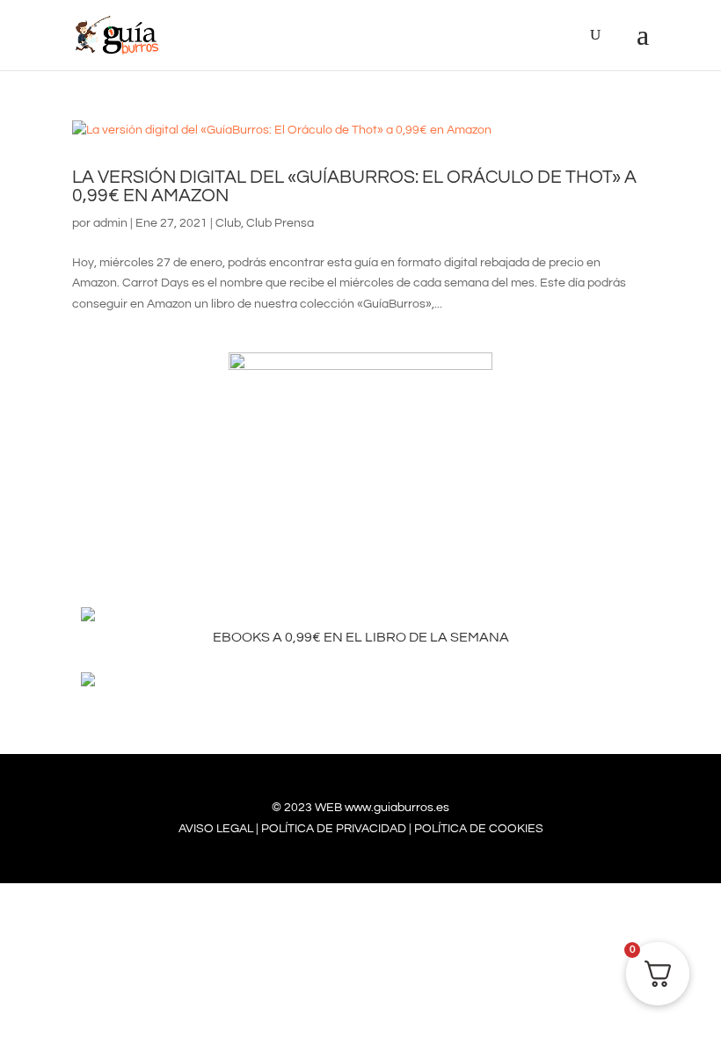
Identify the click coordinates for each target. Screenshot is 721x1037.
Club (228, 223)
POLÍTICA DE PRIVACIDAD (333, 829)
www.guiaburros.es (397, 807)
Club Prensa (280, 223)
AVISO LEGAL (215, 829)
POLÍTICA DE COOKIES (478, 829)
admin (110, 223)
